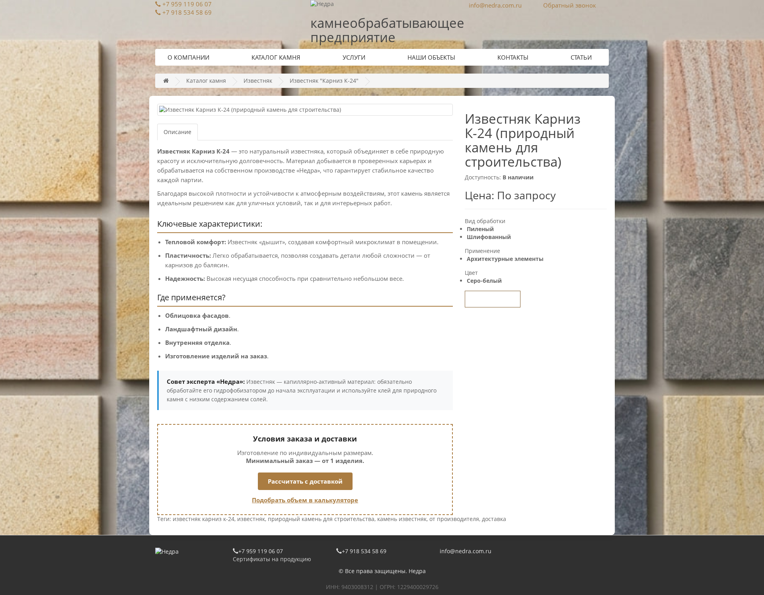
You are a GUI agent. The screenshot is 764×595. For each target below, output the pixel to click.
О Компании (188, 57)
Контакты (512, 57)
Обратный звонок (569, 5)
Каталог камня (275, 57)
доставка (494, 519)
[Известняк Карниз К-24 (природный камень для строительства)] (305, 110)
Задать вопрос (493, 299)
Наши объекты (431, 57)
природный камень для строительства (321, 519)
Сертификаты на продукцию (272, 559)
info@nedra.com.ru (495, 5)
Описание (177, 132)
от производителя (454, 519)
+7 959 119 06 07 (187, 4)
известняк (251, 519)
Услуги (354, 57)
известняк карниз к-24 (203, 519)
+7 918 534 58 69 (187, 12)
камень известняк (402, 519)
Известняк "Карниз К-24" (324, 80)
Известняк (258, 80)
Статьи (581, 57)
